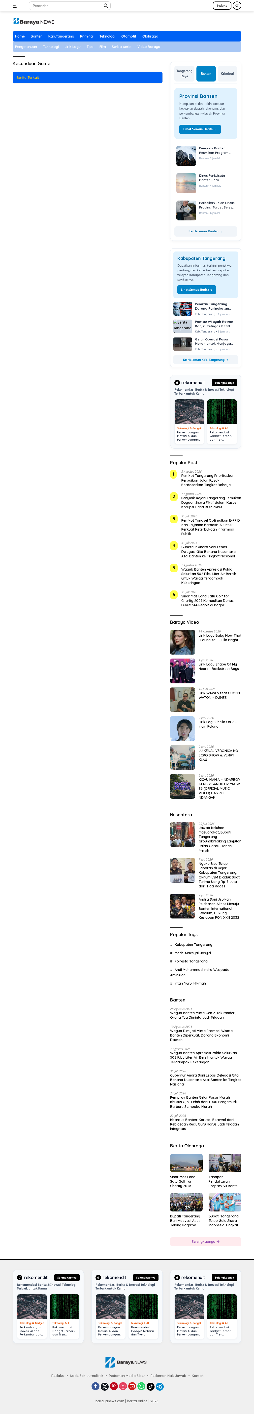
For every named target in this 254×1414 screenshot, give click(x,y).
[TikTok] (151, 1387)
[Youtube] (132, 1386)
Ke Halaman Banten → (206, 231)
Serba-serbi (121, 46)
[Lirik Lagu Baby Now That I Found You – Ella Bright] (182, 642)
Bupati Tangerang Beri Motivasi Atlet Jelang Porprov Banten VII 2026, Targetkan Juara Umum (185, 1221)
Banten (36, 36)
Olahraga (150, 36)
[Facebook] (95, 1386)
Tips (90, 46)
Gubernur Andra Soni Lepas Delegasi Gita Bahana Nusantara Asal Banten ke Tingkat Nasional (208, 551)
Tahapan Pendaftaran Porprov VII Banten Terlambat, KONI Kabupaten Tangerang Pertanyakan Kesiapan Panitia (224, 1181)
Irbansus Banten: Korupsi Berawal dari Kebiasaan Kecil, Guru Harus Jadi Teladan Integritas (204, 1124)
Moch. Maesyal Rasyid (193, 953)
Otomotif (128, 36)
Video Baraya (148, 46)
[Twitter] (105, 1387)
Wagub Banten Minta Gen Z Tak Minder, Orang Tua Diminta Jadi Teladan (202, 1015)
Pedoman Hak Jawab (168, 1375)
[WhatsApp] (141, 1386)
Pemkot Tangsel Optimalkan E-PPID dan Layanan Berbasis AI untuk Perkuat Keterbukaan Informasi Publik (210, 527)
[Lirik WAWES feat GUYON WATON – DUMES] (182, 699)
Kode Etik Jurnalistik (86, 1375)
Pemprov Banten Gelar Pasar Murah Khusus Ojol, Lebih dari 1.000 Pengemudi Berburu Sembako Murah (203, 1102)
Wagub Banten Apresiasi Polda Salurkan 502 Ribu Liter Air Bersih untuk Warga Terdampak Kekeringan (208, 576)
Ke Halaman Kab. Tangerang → (205, 360)
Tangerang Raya (184, 73)
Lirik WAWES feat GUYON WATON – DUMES (219, 695)
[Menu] (16, 5)
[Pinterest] (114, 1386)
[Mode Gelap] (237, 5)
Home (20, 36)
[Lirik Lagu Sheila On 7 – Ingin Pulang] (182, 728)
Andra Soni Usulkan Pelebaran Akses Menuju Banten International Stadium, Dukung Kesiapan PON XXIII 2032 (219, 908)
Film (102, 46)
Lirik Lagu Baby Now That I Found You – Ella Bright (220, 637)
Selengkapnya (224, 382)
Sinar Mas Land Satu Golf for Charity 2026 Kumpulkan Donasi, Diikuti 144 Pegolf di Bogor (208, 600)
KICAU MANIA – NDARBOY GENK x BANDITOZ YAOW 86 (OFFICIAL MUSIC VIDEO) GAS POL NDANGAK (219, 788)
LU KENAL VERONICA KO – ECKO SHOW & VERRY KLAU (220, 755)
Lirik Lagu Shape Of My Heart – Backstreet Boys (219, 666)
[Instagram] (123, 1386)
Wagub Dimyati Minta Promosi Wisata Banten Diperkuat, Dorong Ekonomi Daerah (201, 1035)
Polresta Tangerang (191, 961)
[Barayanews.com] (34, 20)
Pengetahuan (26, 46)
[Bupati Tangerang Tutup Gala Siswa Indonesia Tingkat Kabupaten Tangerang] (225, 1202)
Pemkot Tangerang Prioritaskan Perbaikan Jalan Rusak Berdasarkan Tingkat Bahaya (207, 480)
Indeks (222, 5)
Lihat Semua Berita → (200, 129)
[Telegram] (160, 1387)
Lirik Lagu (73, 46)
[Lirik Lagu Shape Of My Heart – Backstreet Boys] (182, 671)
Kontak (198, 1375)
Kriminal (87, 36)
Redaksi (57, 1375)
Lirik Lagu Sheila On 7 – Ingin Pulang (218, 724)
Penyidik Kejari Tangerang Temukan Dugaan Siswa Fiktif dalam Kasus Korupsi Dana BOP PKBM (211, 502)
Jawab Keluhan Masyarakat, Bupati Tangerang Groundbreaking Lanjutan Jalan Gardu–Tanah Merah (220, 839)
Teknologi (107, 36)
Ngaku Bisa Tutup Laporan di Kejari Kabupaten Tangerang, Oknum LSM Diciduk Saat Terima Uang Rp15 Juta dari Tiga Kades (219, 874)
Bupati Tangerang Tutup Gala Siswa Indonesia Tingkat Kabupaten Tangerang (224, 1221)
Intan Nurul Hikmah (190, 983)
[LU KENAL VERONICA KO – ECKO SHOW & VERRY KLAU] (182, 757)
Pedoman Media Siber (127, 1375)
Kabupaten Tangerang (193, 944)
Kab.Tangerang (61, 36)
